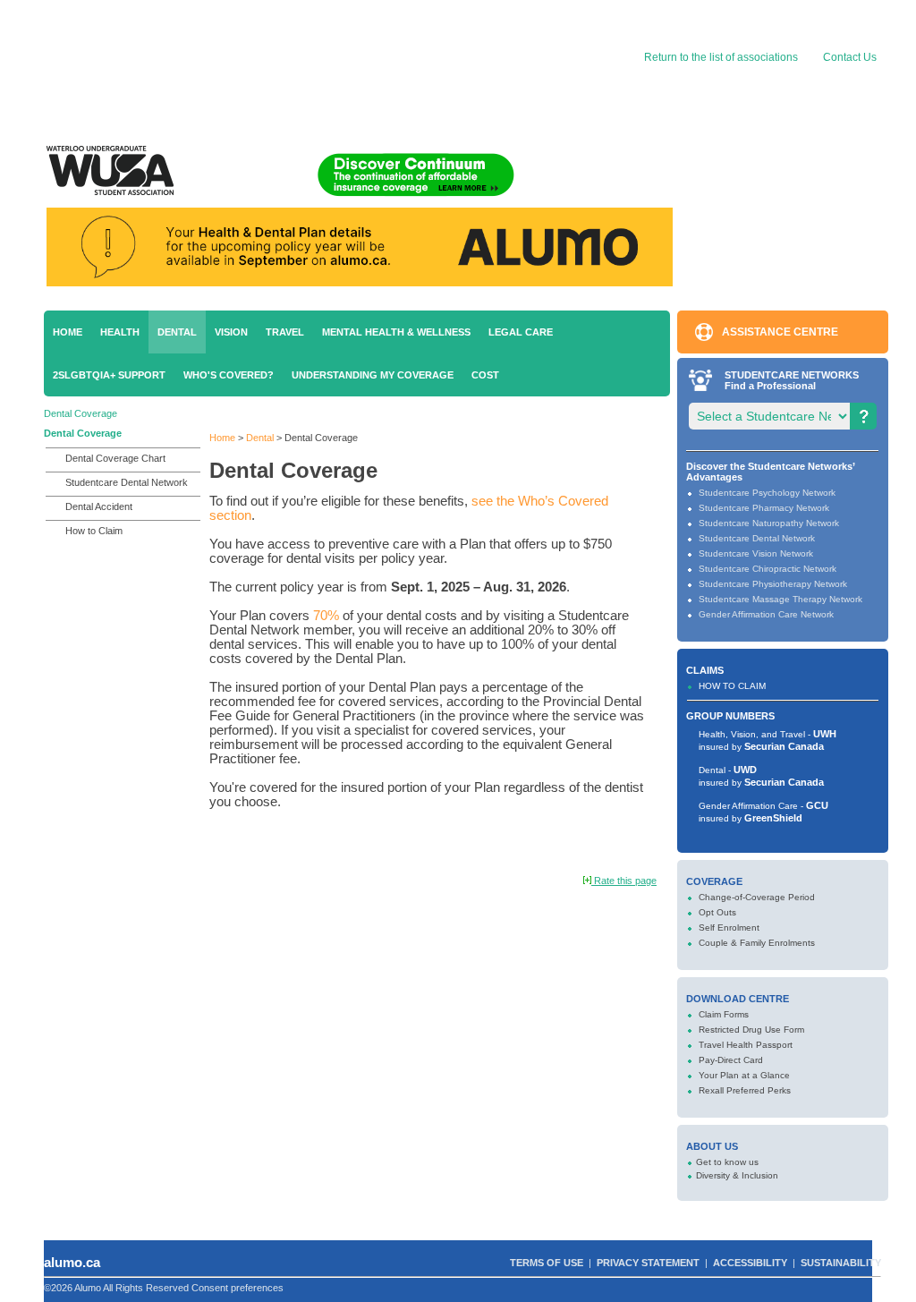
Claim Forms (724, 1014)
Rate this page (624, 880)
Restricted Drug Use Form (751, 1029)
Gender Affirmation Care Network (766, 614)
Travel (285, 332)
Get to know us (727, 1162)
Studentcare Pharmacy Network (764, 508)
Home (67, 332)
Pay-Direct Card (731, 1060)
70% (326, 615)
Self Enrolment (729, 927)
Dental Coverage (80, 413)
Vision (231, 332)
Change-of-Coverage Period (757, 897)
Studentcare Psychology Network (767, 493)
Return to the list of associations (719, 57)
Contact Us (850, 57)
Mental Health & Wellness (396, 332)
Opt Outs (717, 912)
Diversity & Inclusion (737, 1175)
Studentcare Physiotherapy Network (773, 584)
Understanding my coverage (373, 375)
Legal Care (520, 332)
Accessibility (750, 1262)
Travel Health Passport (746, 1045)
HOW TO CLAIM (732, 686)
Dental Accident (98, 506)
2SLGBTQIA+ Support (109, 375)
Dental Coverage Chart (115, 458)
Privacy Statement (648, 1262)
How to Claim (94, 530)
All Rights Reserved (146, 1287)
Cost (485, 375)
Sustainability (841, 1262)
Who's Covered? (228, 375)
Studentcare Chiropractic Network (767, 569)
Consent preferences (237, 1287)
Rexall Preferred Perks (745, 1090)
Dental (177, 332)
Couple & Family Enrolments (757, 943)
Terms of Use (546, 1262)
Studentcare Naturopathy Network (769, 523)
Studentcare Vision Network (756, 553)
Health (120, 332)
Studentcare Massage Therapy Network (780, 599)
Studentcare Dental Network (126, 482)
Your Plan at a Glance (744, 1075)
